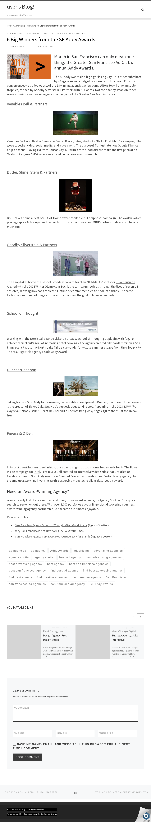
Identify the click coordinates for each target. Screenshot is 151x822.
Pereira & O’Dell (20, 433)
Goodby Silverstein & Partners (32, 244)
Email (62, 733)
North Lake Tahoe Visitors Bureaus (53, 339)
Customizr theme (49, 814)
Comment (22, 707)
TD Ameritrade (125, 282)
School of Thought (22, 313)
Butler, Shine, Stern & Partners (32, 172)
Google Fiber (126, 145)
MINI (30, 222)
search (11, 504)
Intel (37, 472)
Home (10, 25)
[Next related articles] (140, 616)
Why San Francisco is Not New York (36, 531)
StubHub (50, 406)
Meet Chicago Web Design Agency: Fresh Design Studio (55, 635)
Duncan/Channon (21, 369)
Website (106, 733)
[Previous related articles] (133, 616)
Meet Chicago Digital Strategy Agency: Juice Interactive (125, 635)
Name (19, 733)
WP (20, 814)
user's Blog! (20, 809)
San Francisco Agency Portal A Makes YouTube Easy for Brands (52, 536)
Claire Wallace (17, 46)
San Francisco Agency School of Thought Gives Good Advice (51, 525)
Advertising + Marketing (25, 25)
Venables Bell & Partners (27, 104)
